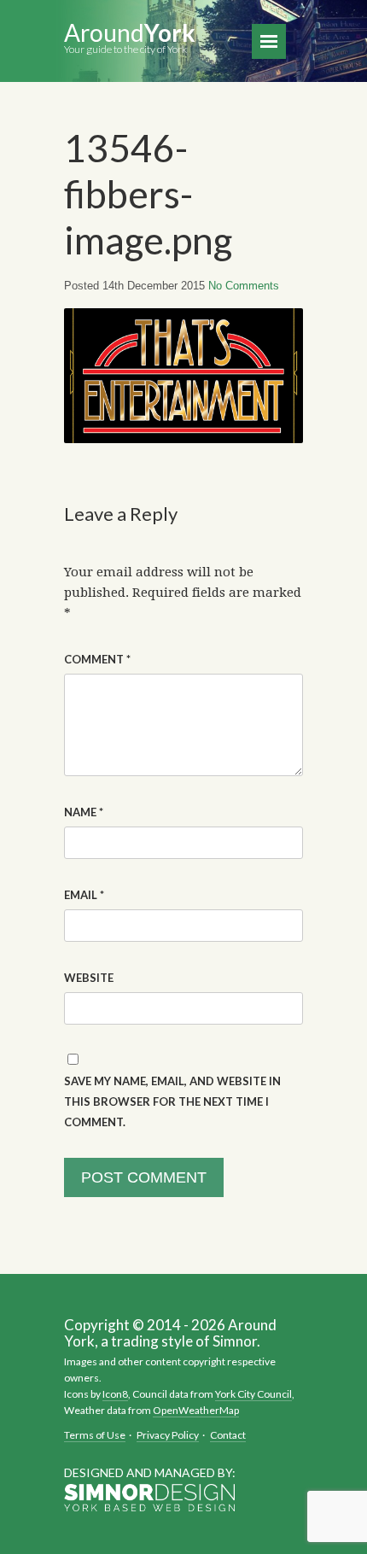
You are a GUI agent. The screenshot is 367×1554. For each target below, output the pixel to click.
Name (83, 812)
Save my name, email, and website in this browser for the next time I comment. (172, 1101)
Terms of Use (94, 1434)
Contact (228, 1434)
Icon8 (115, 1394)
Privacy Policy (168, 1434)
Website (89, 977)
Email (84, 895)
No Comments (243, 285)
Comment (97, 659)
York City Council (253, 1394)
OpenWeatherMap (196, 1410)
